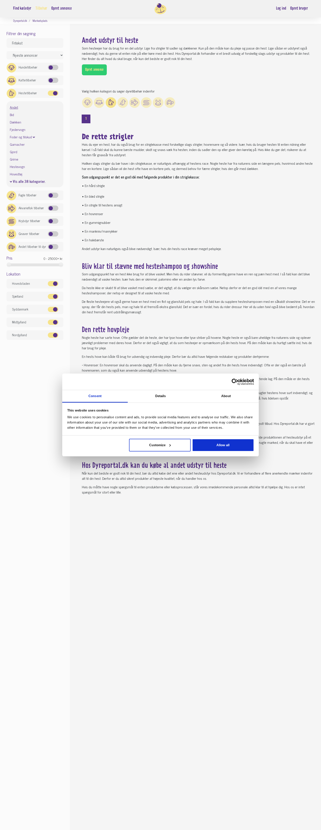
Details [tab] (160, 396)
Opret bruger (299, 8)
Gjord (13, 152)
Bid (12, 115)
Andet (14, 107)
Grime (14, 159)
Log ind (281, 8)
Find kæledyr (22, 8)
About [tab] (226, 396)
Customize (157, 445)
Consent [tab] (95, 396)
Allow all (223, 445)
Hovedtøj (16, 174)
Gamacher (17, 144)
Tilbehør (41, 8)
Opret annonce (61, 8)
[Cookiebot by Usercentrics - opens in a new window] (235, 382)
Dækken (15, 122)
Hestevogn (17, 167)
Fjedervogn (17, 129)
